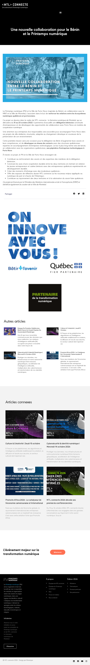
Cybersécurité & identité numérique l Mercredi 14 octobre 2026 (30, 353)
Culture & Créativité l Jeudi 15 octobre (70, 329)
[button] (60, 12)
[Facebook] (78, 661)
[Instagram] (86, 661)
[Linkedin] (74, 661)
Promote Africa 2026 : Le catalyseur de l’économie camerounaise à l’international (72, 354)
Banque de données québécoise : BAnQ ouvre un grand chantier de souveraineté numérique (29, 330)
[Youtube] (82, 661)
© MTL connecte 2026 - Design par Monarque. (18, 660)
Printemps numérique (12, 584)
